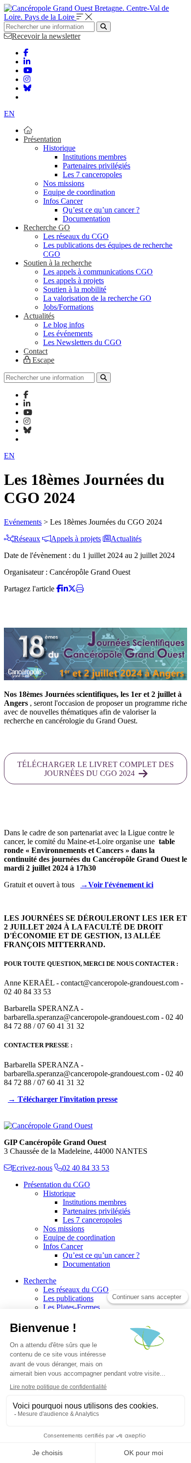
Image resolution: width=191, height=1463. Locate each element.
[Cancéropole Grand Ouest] (48, 1125)
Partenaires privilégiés (96, 165)
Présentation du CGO (57, 1184)
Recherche (40, 1281)
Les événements (68, 333)
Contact (36, 351)
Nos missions (63, 183)
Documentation (86, 218)
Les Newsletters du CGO (82, 342)
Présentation (42, 139)
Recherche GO (47, 227)
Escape (42, 360)
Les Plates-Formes (71, 1307)
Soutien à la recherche (58, 263)
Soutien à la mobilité (74, 289)
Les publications (68, 1298)
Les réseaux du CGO (76, 236)
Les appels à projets (73, 280)
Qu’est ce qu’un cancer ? (101, 210)
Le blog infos (63, 324)
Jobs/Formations (68, 307)
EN (9, 113)
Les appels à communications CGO (98, 271)
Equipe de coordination (79, 192)
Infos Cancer (63, 201)
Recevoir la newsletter (46, 36)
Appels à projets (76, 538)
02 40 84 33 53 (85, 1168)
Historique (59, 148)
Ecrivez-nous (32, 1168)
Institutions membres (94, 157)
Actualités (39, 316)
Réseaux (27, 538)
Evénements (23, 522)
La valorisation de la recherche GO (97, 298)
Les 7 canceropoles (92, 174)
